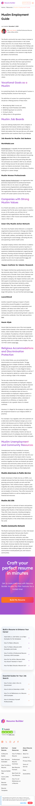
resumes (3, 157)
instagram (10, 742)
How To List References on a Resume (16, 781)
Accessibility (26, 774)
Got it (30, 803)
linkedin (2, 742)
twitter (6, 742)
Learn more (23, 803)
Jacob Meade (12, 30)
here (26, 258)
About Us (25, 754)
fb (18, 742)
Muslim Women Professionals (10, 180)
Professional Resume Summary (16, 762)
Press (24, 770)
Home (3, 7)
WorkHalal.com (5, 148)
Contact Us (26, 757)
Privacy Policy (27, 761)
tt (14, 742)
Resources (9, 7)
